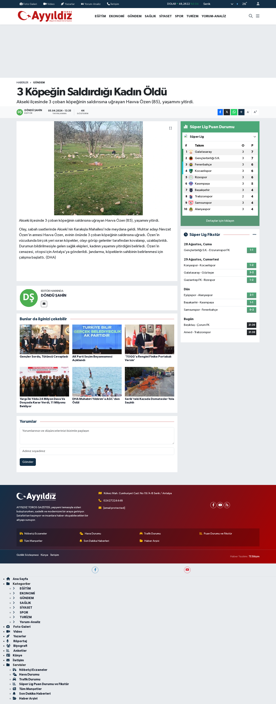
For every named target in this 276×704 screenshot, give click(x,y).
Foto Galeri (30, 3)
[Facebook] (213, 505)
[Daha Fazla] (241, 112)
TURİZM (192, 16)
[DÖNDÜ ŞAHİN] (29, 297)
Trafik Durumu (152, 533)
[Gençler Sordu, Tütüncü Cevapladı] (44, 339)
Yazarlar (70, 3)
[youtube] (187, 570)
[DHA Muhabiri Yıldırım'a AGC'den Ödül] (97, 381)
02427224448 (113, 500)
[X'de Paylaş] (227, 112)
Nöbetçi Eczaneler (35, 533)
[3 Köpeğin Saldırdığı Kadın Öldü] (97, 168)
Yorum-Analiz (92, 3)
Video (51, 3)
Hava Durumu (93, 533)
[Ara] (250, 16)
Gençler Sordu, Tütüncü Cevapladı (44, 356)
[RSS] (227, 505)
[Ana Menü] (257, 16)
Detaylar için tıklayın (220, 220)
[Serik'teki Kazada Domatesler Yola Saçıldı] (149, 381)
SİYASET (165, 16)
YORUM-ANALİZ (214, 16)
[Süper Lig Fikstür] (254, 234)
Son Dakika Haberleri (96, 540)
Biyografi (20, 645)
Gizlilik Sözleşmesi (28, 555)
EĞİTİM (100, 16)
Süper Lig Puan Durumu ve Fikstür (44, 684)
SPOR (179, 16)
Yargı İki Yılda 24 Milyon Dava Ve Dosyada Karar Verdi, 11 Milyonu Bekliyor (42, 402)
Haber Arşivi (151, 540)
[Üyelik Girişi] (256, 4)
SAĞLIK (150, 16)
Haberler (22, 82)
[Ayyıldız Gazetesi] (45, 16)
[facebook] (95, 570)
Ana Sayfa (20, 579)
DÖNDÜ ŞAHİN (53, 295)
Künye (44, 555)
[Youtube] (220, 505)
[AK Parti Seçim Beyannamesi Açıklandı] (97, 339)
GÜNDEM (134, 16)
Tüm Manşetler (33, 540)
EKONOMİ (116, 16)
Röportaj (20, 641)
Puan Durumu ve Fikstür (218, 533)
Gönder (27, 462)
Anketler (20, 650)
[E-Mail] (44, 304)
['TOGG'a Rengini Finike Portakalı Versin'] (149, 339)
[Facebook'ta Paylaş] (220, 112)
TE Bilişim (254, 556)
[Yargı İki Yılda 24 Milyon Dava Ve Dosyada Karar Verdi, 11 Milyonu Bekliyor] (44, 381)
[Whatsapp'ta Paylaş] (234, 112)
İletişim (115, 3)
